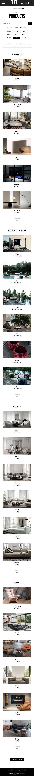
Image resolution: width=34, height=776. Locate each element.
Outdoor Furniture (17, 256)
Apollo (17, 510)
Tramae (17, 387)
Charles (17, 131)
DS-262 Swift (17, 606)
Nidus (17, 430)
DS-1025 (17, 633)
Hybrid (17, 281)
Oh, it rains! (17, 307)
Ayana (17, 254)
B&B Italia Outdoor (17, 231)
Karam (17, 360)
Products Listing (18, 8)
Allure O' (17, 211)
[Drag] (2, 47)
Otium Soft (17, 483)
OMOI (17, 158)
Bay (17, 334)
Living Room (17, 80)
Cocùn (17, 78)
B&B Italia (17, 55)
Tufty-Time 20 (17, 105)
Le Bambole (17, 184)
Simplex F (17, 563)
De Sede (17, 583)
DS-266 (17, 659)
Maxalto (17, 407)
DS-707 (17, 739)
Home (14, 8)
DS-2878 (17, 712)
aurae (17, 457)
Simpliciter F (17, 536)
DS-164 (17, 686)
